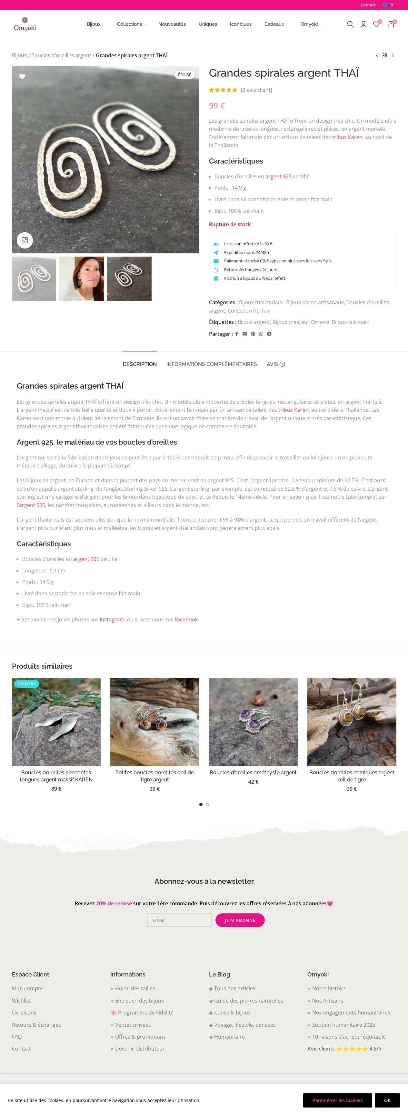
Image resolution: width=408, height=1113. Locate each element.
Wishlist (21, 1000)
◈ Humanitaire (227, 1036)
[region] (204, 1098)
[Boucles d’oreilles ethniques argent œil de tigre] (351, 722)
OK (387, 1100)
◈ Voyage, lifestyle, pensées (242, 1024)
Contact (21, 1048)
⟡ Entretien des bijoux (137, 1000)
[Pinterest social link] (253, 334)
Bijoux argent (254, 321)
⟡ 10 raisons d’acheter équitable (346, 1036)
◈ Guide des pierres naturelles (246, 1000)
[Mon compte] (363, 24)
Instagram (112, 619)
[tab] (140, 361)
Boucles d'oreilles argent (61, 55)
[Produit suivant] (392, 56)
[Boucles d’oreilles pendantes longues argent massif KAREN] (56, 722)
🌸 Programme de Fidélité (142, 1012)
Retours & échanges (36, 1024)
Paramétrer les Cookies (338, 1100)
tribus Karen (347, 137)
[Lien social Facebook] (237, 334)
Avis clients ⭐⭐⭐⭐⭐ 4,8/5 (344, 1048)
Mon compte (27, 988)
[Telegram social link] (269, 334)
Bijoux (19, 55)
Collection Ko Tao (249, 310)
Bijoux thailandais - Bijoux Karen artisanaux (291, 302)
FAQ (17, 1036)
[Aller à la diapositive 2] (207, 804)
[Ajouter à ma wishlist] (22, 76)
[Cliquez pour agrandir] (25, 240)
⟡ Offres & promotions (138, 1036)
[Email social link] (245, 334)
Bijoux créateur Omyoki (301, 321)
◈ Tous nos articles (232, 988)
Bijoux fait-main (351, 321)
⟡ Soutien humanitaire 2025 (341, 1024)
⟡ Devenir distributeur (137, 1048)
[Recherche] (350, 24)
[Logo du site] (25, 23)
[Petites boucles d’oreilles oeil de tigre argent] (154, 722)
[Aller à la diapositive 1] (201, 804)
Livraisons (24, 1012)
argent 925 (278, 176)
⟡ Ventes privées (130, 1024)
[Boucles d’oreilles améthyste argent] (253, 722)
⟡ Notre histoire (326, 988)
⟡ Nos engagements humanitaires (348, 1012)
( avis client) (256, 89)
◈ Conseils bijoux (230, 1012)
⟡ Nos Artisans (325, 1000)
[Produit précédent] (377, 56)
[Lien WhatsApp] (261, 334)
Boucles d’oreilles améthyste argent (253, 772)
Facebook (186, 619)
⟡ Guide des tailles (132, 988)
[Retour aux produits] (385, 56)
